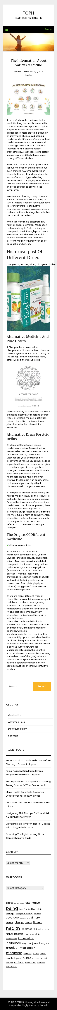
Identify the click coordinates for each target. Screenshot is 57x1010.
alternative (32, 903)
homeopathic (32, 934)
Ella (30, 75)
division (9, 922)
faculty (28, 922)
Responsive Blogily (18, 1005)
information (26, 938)
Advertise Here (16, 722)
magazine (45, 943)
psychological (13, 958)
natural (36, 953)
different (37, 917)
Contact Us (14, 715)
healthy (39, 929)
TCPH (28, 13)
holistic (19, 934)
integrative (26, 943)
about (9, 902)
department (25, 918)
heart (47, 929)
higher (9, 934)
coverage (12, 917)
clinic (39, 909)
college (10, 913)
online (43, 953)
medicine (14, 953)
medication (27, 948)
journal (36, 943)
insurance (13, 943)
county (37, 913)
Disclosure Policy (17, 728)
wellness (41, 963)
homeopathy (11, 938)
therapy (9, 963)
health (13, 928)
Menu (48, 29)
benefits (23, 909)
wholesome (11, 966)
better (32, 909)
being (12, 908)
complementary (24, 913)
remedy (35, 958)
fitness (37, 922)
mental (27, 953)
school (44, 958)
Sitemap (13, 735)
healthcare (28, 929)
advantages (19, 903)
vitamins (30, 962)
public (27, 958)
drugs (19, 922)
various (19, 962)
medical (12, 948)
